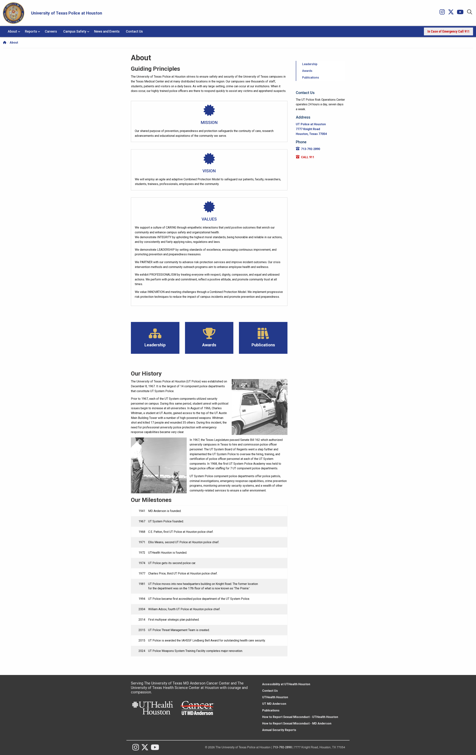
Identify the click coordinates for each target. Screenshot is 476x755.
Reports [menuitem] (31, 31)
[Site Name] (4, 42)
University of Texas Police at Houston (66, 13)
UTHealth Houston (275, 697)
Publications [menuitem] (310, 77)
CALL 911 (307, 157)
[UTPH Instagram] (444, 13)
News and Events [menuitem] (107, 31)
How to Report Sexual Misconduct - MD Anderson (296, 723)
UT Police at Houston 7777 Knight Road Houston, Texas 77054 (311, 128)
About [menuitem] (12, 31)
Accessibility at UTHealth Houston (286, 684)
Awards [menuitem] (307, 71)
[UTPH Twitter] (452, 13)
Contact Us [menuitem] (134, 31)
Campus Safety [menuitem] (74, 31)
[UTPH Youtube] (462, 13)
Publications (270, 710)
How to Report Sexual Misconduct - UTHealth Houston (300, 717)
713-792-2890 (310, 149)
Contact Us (270, 690)
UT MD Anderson (274, 703)
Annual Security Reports (279, 730)
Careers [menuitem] (51, 31)
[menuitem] (448, 31)
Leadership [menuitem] (309, 64)
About (14, 42)
